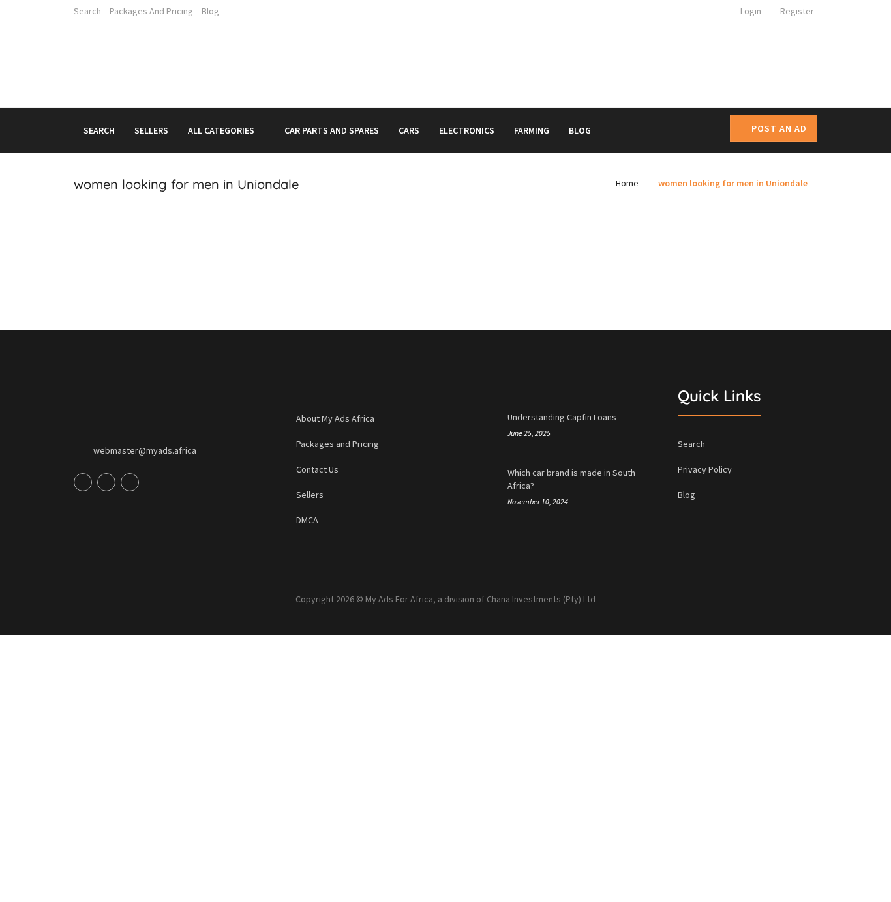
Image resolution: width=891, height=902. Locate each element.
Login (750, 11)
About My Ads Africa (335, 418)
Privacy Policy (705, 469)
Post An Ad (779, 128)
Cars (409, 130)
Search (87, 11)
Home (627, 183)
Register (797, 11)
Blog (210, 11)
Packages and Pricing (151, 11)
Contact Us (317, 469)
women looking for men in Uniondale (733, 183)
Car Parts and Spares (331, 130)
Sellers (151, 130)
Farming (531, 130)
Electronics (466, 130)
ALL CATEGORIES (222, 130)
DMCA (307, 520)
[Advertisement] (565, 62)
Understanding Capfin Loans (561, 417)
